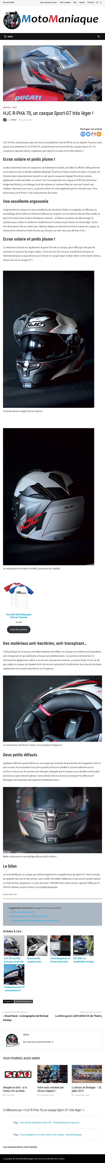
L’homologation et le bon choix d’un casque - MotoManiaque (51, 1134)
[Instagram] (100, 2)
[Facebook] (97, 2)
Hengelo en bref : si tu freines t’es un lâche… (15, 1089)
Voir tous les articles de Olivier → (38, 1041)
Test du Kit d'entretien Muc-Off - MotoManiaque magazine (49, 1122)
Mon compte (65, 2)
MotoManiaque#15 (23, 1001)
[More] (99, 134)
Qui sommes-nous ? (48, 2)
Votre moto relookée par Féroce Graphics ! (50, 1089)
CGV (75, 2)
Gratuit (7, 107)
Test (14, 107)
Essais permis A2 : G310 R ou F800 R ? (30, 916)
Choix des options (18, 629)
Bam (62, 1158)
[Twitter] (88, 134)
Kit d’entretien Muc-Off (22, 912)
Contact (91, 2)
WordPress (52, 1158)
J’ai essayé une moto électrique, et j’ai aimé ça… (36, 920)
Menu (10, 36)
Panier (82, 2)
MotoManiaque (27, 1158)
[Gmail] (93, 134)
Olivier (14, 120)
